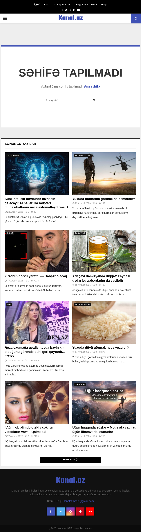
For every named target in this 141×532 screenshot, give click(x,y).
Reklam (94, 4)
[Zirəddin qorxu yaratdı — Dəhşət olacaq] (37, 251)
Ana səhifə (92, 86)
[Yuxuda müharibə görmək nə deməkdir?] (104, 173)
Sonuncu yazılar (20, 144)
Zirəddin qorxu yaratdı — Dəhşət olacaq (36, 276)
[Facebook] (51, 511)
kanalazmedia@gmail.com (79, 501)
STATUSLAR (80, 384)
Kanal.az (70, 18)
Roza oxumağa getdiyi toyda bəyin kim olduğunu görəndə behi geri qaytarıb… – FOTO (36, 352)
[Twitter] (61, 511)
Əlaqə (104, 4)
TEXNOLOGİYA (13, 156)
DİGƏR (10, 233)
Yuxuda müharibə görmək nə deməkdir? (103, 199)
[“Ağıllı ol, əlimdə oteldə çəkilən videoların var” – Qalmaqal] (37, 402)
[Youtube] (90, 511)
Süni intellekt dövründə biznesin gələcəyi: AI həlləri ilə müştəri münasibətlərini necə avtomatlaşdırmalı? (36, 203)
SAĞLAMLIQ (80, 233)
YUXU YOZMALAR (82, 156)
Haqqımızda (81, 4)
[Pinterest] (80, 511)
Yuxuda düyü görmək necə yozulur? (100, 347)
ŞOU (9, 304)
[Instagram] (70, 511)
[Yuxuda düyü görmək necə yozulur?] (104, 322)
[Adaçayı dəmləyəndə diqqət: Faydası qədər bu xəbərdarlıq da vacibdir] (104, 251)
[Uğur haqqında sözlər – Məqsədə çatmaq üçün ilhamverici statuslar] (104, 402)
